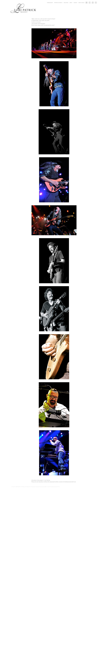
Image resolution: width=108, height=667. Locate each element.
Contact (75, 2)
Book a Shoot (81, 2)
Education (66, 2)
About (71, 2)
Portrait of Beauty (58, 2)
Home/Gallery (50, 2)
